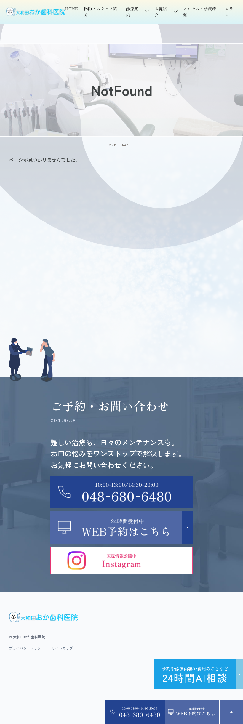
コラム (229, 12)
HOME (71, 9)
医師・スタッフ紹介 (100, 12)
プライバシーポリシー (26, 648)
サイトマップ (62, 648)
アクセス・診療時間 (199, 12)
